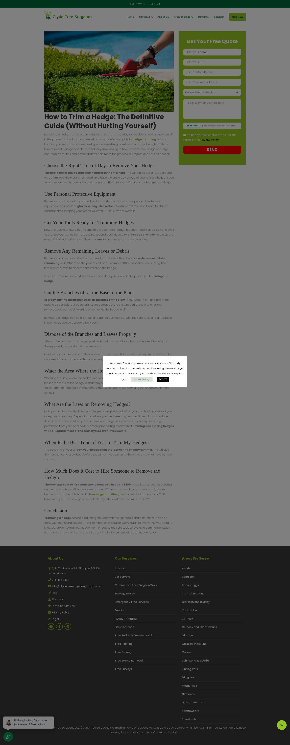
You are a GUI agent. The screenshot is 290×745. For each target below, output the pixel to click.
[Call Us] (282, 725)
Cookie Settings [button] (142, 379)
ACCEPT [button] (163, 379)
